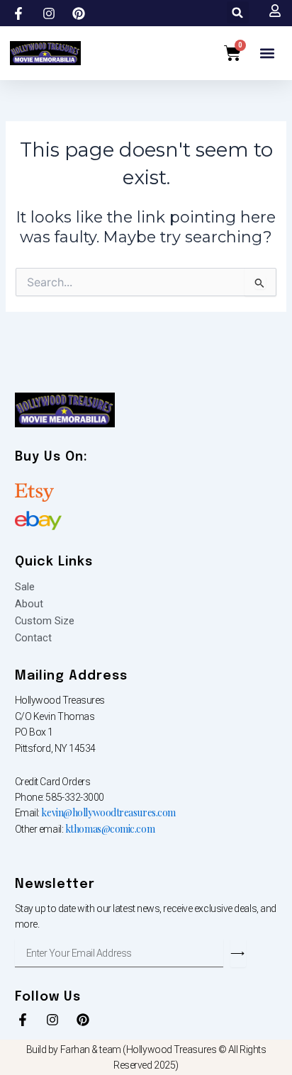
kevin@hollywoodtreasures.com (108, 812)
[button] (238, 12)
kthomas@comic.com (110, 828)
